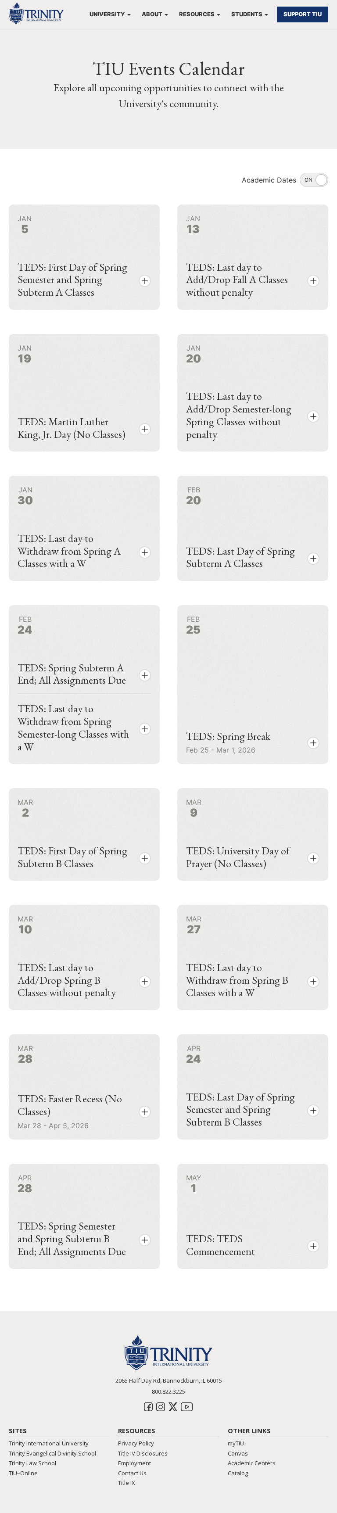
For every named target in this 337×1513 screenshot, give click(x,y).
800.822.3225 (168, 1391)
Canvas (238, 1453)
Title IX (126, 1483)
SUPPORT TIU (302, 14)
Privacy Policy (136, 1443)
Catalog (238, 1473)
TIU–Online (23, 1473)
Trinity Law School (32, 1463)
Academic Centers (252, 1463)
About (152, 14)
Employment (134, 1463)
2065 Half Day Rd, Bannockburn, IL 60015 (168, 1380)
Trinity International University (49, 1443)
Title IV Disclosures (143, 1453)
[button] (145, 281)
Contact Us (132, 1473)
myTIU (236, 1443)
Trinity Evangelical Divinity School (52, 1453)
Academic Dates (269, 179)
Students (246, 14)
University (107, 14)
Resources (197, 14)
